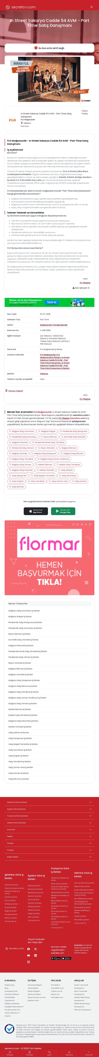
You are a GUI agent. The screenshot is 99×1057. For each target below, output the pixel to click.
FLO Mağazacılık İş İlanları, (50, 356)
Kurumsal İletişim (35, 985)
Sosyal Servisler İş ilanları (84, 890)
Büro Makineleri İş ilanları (83, 899)
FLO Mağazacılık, (48, 354)
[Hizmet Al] (49, 302)
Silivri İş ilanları (33, 917)
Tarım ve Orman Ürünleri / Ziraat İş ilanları (84, 894)
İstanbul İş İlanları (11, 885)
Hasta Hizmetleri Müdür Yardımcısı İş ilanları (60, 888)
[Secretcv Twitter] (35, 949)
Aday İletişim (33, 988)
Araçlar (10, 843)
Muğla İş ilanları (11, 911)
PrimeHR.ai (55, 985)
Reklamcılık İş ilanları (82, 886)
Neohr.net (55, 994)
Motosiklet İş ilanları (81, 920)
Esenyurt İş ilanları (35, 903)
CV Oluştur (64, 418)
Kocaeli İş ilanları (11, 914)
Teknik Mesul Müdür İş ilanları (59, 917)
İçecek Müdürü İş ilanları (60, 892)
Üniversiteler (10, 997)
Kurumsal (11, 829)
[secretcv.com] (21, 7)
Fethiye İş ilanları (34, 906)
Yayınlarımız (10, 1000)
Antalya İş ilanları (11, 904)
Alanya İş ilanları (34, 886)
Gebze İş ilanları (34, 910)
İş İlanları (32, 31)
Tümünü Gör (10, 921)
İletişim (10, 836)
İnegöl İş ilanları (34, 913)
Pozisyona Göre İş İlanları (17, 816)
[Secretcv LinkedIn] (35, 955)
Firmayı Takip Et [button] (15, 391)
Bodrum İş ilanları (34, 896)
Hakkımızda (9, 985)
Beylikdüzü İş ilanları (35, 892)
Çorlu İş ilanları (33, 899)
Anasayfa (23, 31)
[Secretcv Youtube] (28, 955)
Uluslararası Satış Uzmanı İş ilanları (61, 923)
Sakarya (44, 373)
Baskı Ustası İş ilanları (59, 884)
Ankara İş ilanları (11, 897)
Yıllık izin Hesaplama (82, 1010)
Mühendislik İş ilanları (82, 907)
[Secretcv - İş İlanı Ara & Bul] (56, 958)
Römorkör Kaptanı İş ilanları (59, 912)
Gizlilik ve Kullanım (12, 1003)
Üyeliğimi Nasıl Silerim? (14, 1006)
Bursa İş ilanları (10, 907)
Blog (6, 988)
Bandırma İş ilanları (35, 889)
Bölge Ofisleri (12, 857)
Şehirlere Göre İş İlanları (17, 802)
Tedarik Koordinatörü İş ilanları (60, 879)
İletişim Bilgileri (34, 991)
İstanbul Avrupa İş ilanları (14, 888)
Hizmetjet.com (57, 997)
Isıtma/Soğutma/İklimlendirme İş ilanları (83, 903)
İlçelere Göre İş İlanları (16, 809)
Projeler (10, 850)
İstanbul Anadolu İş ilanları (12, 892)
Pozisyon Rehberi (12, 994)
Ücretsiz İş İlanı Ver (12, 1010)
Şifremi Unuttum (34, 994)
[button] (85, 282)
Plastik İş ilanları (80, 916)
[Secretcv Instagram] (28, 962)
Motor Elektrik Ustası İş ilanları (59, 902)
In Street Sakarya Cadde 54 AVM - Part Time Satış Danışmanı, (55, 360)
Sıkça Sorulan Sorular (37, 997)
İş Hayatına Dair (11, 991)
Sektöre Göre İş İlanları (16, 822)
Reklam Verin (33, 1000)
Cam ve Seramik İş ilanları (84, 883)
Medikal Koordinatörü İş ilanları (60, 896)
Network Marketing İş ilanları (82, 911)
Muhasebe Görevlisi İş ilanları (59, 907)
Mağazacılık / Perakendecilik (53, 325)
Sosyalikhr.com (57, 988)
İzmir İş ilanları (10, 900)
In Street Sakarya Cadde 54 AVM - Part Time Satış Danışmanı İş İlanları (55, 366)
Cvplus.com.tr (57, 991)
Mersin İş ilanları (11, 918)
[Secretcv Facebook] (28, 949)
